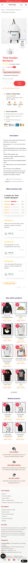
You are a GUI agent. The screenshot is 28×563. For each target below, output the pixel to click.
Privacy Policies (5, 498)
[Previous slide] (3, 31)
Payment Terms (5, 512)
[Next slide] (24, 31)
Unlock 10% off (3, 556)
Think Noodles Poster (7, 337)
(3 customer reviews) (14, 64)
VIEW (7, 312)
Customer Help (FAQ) (7, 518)
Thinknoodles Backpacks (8, 12)
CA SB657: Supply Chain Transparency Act (12, 502)
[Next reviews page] (24, 287)
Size (3, 69)
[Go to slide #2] (18, 51)
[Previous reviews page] (16, 287)
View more (14, 392)
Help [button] (25, 561)
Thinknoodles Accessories (13, 9)
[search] (21, 5)
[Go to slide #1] (10, 51)
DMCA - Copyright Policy (8, 500)
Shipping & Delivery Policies (8, 509)
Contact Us (4, 516)
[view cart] (26, 5)
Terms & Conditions (6, 496)
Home (3, 9)
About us (4, 493)
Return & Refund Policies (8, 514)
